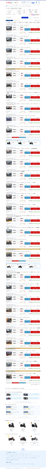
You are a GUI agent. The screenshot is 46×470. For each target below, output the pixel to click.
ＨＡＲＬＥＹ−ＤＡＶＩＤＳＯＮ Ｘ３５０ (13, 71)
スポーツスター (19, 389)
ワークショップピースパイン (9, 78)
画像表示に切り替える (17, 20)
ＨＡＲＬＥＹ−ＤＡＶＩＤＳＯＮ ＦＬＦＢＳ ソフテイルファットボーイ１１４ (18, 159)
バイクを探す (11, 431)
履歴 (39, 3)
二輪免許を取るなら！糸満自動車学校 (10, 459)
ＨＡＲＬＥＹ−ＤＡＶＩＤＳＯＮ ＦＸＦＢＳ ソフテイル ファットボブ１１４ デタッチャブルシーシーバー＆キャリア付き (23, 59)
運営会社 (20, 468)
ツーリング (9, 389)
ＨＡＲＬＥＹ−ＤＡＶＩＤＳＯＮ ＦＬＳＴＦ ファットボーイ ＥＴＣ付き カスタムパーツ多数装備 (22, 361)
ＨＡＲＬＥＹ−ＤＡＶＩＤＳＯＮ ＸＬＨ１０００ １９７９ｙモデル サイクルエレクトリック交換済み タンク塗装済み (23, 93)
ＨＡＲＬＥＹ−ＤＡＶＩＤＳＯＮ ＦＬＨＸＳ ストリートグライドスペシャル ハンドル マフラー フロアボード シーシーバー (23, 306)
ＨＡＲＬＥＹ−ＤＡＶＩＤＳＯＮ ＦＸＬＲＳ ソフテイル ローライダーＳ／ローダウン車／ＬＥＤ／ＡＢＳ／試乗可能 (23, 127)
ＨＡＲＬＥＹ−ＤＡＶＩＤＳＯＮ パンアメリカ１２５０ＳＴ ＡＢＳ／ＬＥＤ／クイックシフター (21, 115)
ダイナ (15, 389)
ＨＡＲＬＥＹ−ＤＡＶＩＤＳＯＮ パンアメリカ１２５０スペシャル (16, 239)
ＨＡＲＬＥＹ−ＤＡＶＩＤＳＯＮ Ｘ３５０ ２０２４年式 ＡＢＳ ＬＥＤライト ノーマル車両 (21, 182)
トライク (35, 389)
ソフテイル (13, 389)
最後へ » (39, 20)
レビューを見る (36, 267)
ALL (6, 389)
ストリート (26, 389)
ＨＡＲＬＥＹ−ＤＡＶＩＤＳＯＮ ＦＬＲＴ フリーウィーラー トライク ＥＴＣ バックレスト (21, 350)
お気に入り (36, 3)
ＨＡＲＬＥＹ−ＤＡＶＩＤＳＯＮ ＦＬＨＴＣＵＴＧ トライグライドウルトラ (18, 317)
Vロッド (23, 389)
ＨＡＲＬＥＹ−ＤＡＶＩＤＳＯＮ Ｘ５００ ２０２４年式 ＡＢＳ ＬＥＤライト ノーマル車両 (21, 193)
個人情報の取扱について (10, 468)
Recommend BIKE (17, 459)
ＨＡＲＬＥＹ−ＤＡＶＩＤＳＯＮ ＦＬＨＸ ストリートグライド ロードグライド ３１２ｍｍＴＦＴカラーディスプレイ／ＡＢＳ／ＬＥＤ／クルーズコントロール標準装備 (23, 171)
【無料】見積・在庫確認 (35, 29)
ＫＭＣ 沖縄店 (7, 100)
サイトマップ (39, 0)
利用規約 (6, 468)
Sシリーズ (32, 389)
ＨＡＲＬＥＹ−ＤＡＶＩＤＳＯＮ (9, 57)
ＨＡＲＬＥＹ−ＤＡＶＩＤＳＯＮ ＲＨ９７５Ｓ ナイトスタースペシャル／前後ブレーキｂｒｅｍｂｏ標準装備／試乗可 (23, 228)
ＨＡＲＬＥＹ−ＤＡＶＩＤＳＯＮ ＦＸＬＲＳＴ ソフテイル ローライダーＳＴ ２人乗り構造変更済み (22, 148)
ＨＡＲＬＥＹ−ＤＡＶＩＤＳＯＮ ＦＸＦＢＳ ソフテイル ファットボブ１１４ (18, 47)
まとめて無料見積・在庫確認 (15, 137)
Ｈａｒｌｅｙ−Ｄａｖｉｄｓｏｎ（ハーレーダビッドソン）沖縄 (12, 32)
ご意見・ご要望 (14, 468)
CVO (28, 389)
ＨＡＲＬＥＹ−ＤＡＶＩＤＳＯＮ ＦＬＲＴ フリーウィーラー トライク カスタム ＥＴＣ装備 (21, 373)
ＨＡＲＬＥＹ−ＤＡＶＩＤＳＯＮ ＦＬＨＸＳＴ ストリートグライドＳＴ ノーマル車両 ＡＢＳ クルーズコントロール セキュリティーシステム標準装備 (23, 272)
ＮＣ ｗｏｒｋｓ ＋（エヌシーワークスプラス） (11, 346)
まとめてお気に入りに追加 (22, 137)
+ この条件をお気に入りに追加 (36, 17)
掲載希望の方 (17, 468)
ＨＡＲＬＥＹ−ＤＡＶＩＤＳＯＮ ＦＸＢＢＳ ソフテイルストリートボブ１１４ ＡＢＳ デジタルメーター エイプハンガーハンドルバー (23, 104)
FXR (37, 389)
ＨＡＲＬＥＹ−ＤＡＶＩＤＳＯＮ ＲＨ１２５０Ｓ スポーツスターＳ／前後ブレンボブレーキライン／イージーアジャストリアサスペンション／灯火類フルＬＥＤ (23, 216)
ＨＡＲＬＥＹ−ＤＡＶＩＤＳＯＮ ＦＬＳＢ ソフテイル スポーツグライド (18, 25)
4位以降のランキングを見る (36, 263)
